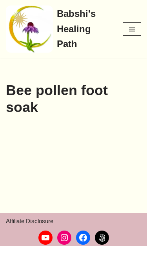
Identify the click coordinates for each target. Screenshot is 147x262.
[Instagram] (64, 238)
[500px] (102, 238)
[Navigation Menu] (132, 29)
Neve (13, 254)
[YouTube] (45, 238)
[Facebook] (83, 238)
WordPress (70, 254)
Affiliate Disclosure (29, 221)
